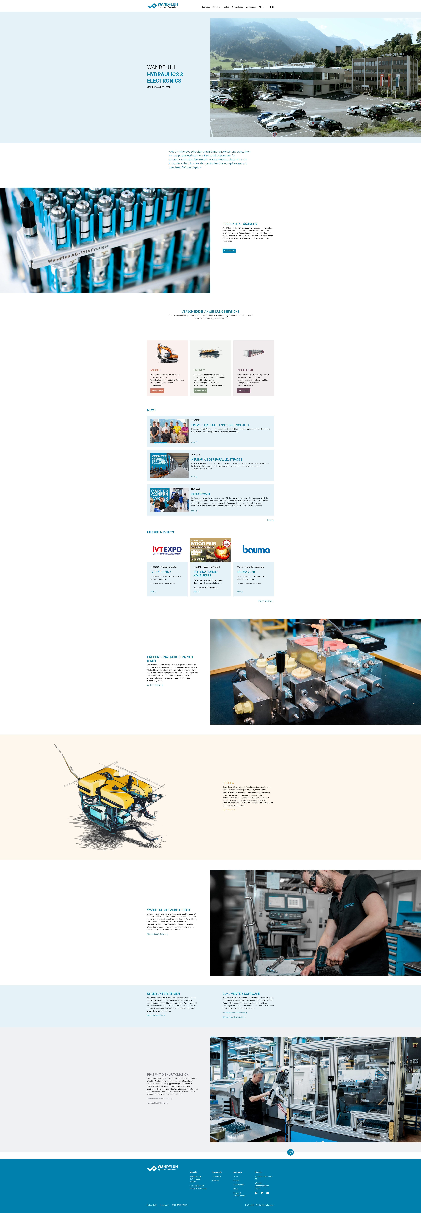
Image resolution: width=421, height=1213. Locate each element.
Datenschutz (152, 1205)
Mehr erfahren (157, 390)
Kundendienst (238, 1185)
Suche (263, 7)
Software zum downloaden (233, 1017)
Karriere (226, 7)
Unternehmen (237, 7)
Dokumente (216, 1176)
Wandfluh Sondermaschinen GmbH (262, 1185)
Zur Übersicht (229, 251)
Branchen (206, 7)
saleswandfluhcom (198, 1189)
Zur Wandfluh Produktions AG (158, 1099)
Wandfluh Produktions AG (263, 1177)
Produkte (216, 7)
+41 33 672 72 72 (197, 1186)
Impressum (164, 1205)
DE (272, 7)
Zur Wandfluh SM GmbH (156, 1103)
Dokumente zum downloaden (234, 1013)
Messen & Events (265, 601)
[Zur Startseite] (162, 5)
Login (235, 1176)
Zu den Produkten (154, 685)
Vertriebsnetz (251, 7)
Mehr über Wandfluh (155, 1015)
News (269, 520)
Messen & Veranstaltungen (239, 1194)
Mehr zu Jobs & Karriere (156, 934)
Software (215, 1180)
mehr (193, 442)
